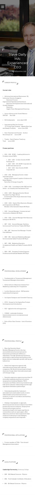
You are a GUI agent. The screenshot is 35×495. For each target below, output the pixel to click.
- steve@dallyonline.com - (17, 71)
